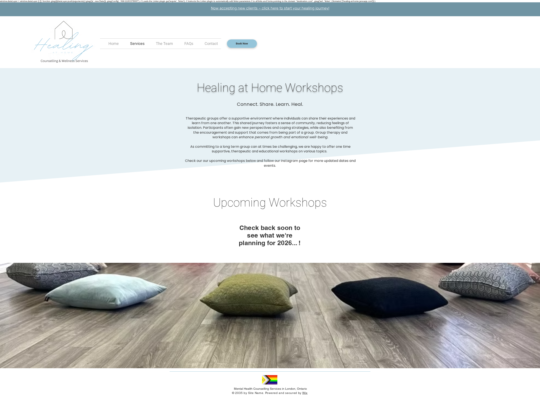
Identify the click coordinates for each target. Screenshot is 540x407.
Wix (305, 393)
